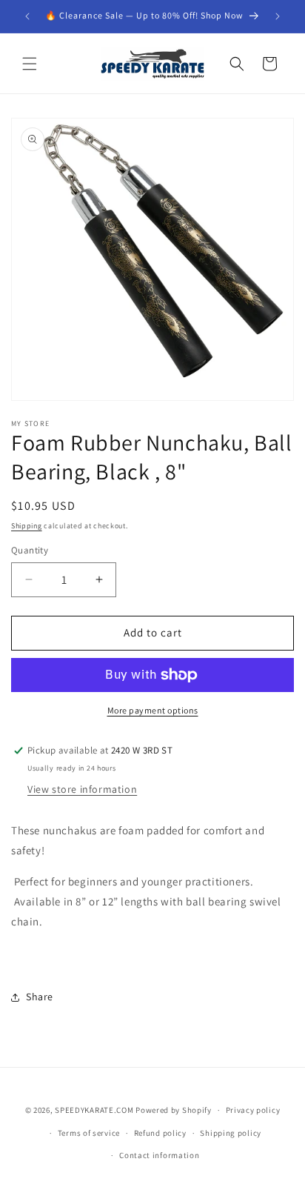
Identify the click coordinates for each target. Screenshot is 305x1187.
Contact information (159, 1155)
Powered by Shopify (173, 1110)
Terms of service (89, 1133)
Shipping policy (230, 1133)
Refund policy (160, 1133)
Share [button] (39, 996)
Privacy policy (253, 1110)
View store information (82, 789)
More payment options (152, 710)
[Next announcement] (277, 16)
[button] (29, 63)
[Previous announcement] (27, 16)
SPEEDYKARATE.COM (94, 1110)
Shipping (26, 526)
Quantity (29, 550)
